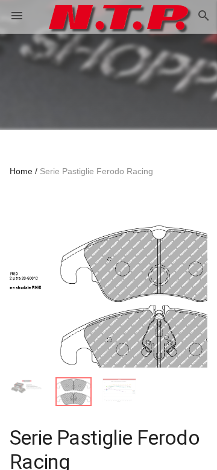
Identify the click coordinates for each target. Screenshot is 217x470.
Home (21, 171)
